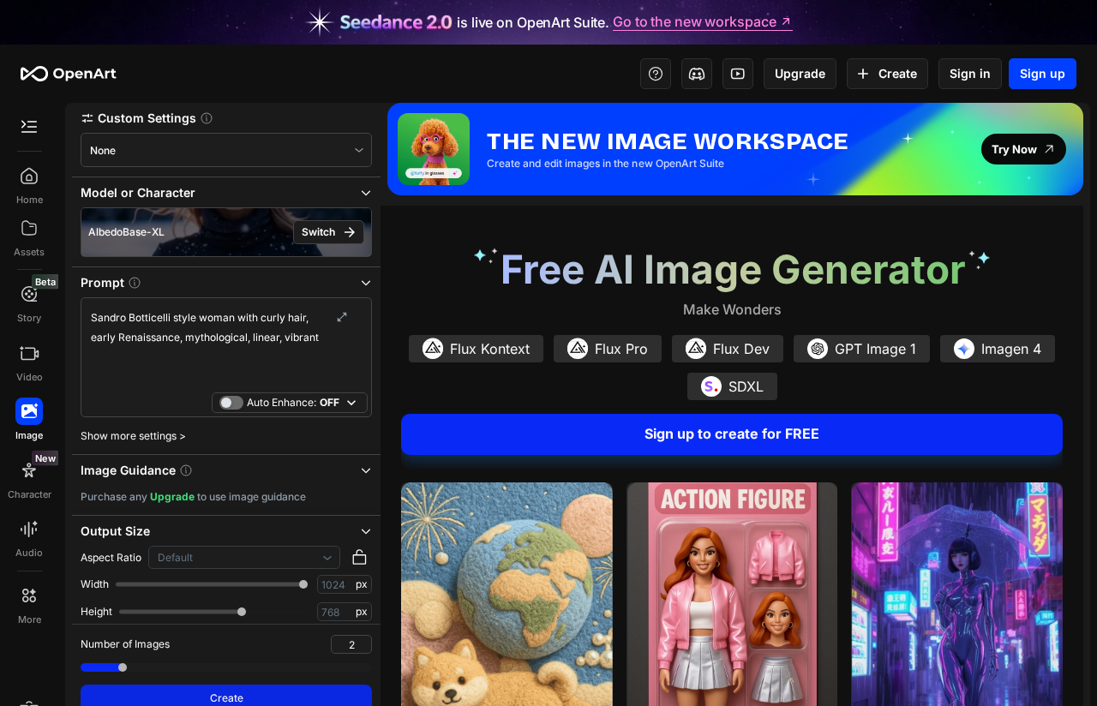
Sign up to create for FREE (731, 433)
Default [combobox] (175, 557)
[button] (226, 118)
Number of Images (125, 643)
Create (897, 73)
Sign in (970, 73)
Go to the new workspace (694, 22)
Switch (318, 231)
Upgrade (800, 73)
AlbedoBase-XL (126, 231)
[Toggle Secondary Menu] (29, 127)
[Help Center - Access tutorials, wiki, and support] (655, 73)
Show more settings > (133, 435)
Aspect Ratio (111, 557)
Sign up (1042, 73)
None (103, 150)
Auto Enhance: (293, 402)
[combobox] (226, 150)
